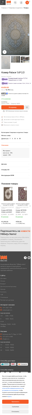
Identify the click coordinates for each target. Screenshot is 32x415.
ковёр (8, 135)
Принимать (15, 401)
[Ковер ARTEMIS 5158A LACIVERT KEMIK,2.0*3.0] (8, 194)
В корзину (12, 107)
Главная (4, 8)
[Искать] (15, 2)
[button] (3, 34)
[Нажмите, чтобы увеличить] (4, 52)
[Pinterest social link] (15, 138)
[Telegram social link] (20, 138)
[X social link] (12, 138)
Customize (15, 406)
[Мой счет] (21, 2)
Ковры (26, 8)
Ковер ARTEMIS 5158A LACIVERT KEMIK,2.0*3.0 (6, 212)
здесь (10, 396)
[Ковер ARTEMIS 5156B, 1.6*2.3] (22, 194)
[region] (15, 394)
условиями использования (10, 390)
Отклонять (15, 411)
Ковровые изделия (15, 8)
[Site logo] (8, 2)
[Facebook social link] (10, 138)
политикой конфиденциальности (12, 388)
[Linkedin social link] (17, 138)
